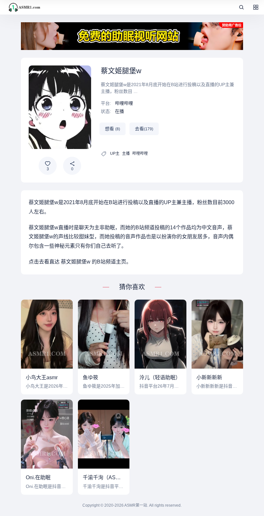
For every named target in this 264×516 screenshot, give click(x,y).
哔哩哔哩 (124, 103)
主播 (126, 153)
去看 (144, 128)
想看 (112, 128)
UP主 (114, 153)
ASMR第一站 (135, 505)
